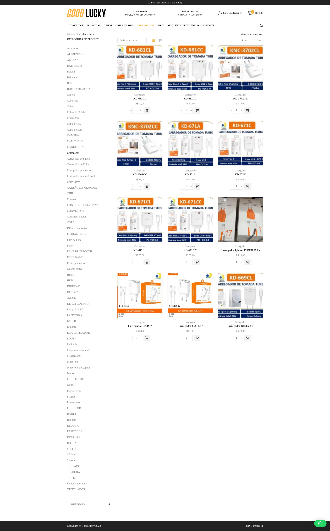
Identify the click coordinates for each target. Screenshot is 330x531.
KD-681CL (139, 98)
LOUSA (71, 338)
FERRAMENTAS (77, 234)
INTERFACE (74, 292)
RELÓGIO (73, 425)
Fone (160, 25)
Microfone (72, 361)
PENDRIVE (74, 390)
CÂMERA (73, 135)
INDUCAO (73, 286)
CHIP (70, 193)
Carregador (145, 25)
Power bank (73, 402)
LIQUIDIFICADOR (78, 332)
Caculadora (73, 117)
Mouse (70, 373)
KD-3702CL (240, 98)
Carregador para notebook (81, 176)
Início (70, 34)
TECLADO (73, 466)
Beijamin (72, 77)
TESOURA (73, 472)
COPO (71, 222)
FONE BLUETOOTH (79, 251)
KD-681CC (190, 98)
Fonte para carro (76, 263)
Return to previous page (251, 34)
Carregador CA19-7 (140, 326)
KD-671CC (190, 250)
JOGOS (71, 297)
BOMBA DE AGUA (78, 88)
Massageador (74, 355)
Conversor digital (76, 216)
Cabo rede (72, 100)
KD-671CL (139, 250)
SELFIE (71, 448)
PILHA (71, 396)
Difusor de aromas (77, 228)
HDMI (70, 274)
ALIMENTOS (75, 54)
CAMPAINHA (75, 141)
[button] (147, 110)
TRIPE (71, 477)
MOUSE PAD (75, 379)
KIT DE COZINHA (78, 303)
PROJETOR (74, 408)
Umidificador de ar (77, 483)
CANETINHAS (76, 147)
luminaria (72, 344)
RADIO (71, 413)
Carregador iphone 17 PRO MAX (240, 250)
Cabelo (71, 94)
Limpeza (71, 326)
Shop (78, 34)
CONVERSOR (75, 210)
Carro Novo (73, 181)
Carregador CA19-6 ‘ (190, 326)
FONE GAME (75, 257)
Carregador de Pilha (78, 164)
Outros (70, 384)
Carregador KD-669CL (240, 326)
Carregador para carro (79, 170)
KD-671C (240, 174)
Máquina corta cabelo (183, 25)
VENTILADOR (76, 489)
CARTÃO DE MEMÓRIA (82, 187)
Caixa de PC (74, 123)
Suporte (71, 460)
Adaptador (76, 25)
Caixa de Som (124, 25)
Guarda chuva (74, 268)
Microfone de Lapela (78, 367)
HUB (70, 280)
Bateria (71, 71)
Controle (71, 199)
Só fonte (208, 25)
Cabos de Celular (76, 112)
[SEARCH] (109, 504)
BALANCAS (93, 25)
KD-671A (190, 174)
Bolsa (70, 83)
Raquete (71, 419)
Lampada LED (75, 309)
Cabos (108, 25)
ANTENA (73, 59)
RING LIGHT (75, 437)
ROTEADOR (74, 442)
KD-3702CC (140, 174)
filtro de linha (74, 239)
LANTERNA (74, 315)
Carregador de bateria (78, 158)
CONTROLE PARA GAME (83, 205)
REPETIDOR (74, 431)
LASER (71, 321)
